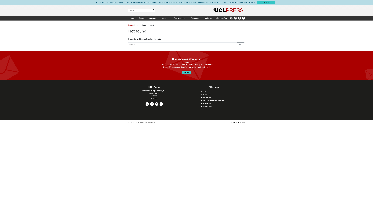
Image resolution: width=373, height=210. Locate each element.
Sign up (186, 72)
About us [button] (165, 18)
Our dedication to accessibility (213, 101)
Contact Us (206, 95)
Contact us (266, 2)
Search (153, 10)
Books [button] (141, 18)
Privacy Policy (207, 106)
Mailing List (207, 98)
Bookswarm (241, 123)
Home (132, 18)
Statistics (208, 18)
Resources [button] (195, 18)
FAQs (204, 92)
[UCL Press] (228, 10)
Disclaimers (207, 103)
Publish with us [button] (180, 18)
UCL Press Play (221, 18)
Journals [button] (152, 18)
